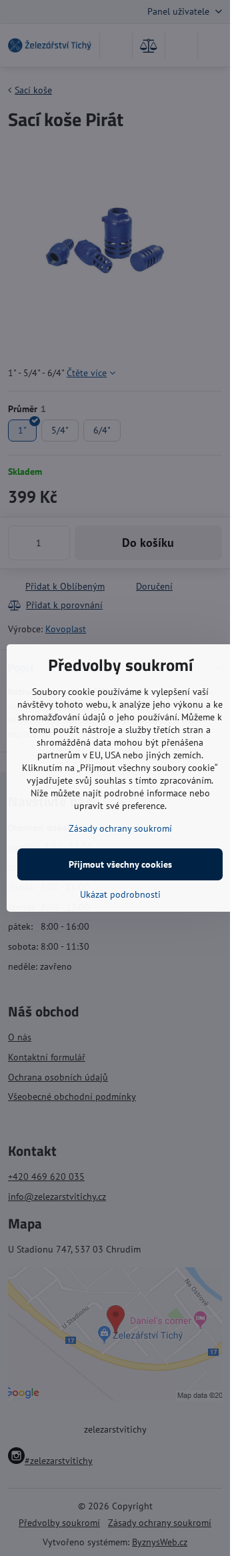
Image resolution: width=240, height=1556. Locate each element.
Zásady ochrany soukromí (120, 828)
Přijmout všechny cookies (120, 864)
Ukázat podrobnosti (120, 894)
